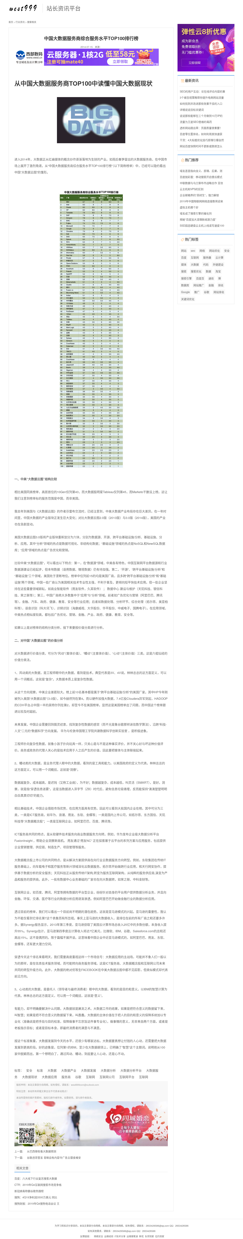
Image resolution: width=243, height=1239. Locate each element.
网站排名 (219, 292)
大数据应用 (49, 1077)
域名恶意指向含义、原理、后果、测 (201, 171)
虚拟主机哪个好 (189, 207)
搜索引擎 (186, 278)
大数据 (52, 1070)
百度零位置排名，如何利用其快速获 (201, 134)
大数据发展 (88, 1070)
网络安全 (98, 1236)
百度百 (200, 278)
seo (193, 250)
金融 (211, 285)
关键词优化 (187, 299)
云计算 (219, 257)
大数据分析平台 (131, 1070)
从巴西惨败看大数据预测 (41, 1151)
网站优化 (214, 250)
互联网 (90, 1077)
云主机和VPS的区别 (192, 189)
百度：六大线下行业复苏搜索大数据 (35, 1178)
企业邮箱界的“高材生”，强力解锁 (199, 195)
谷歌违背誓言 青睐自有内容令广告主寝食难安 (54, 1157)
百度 (183, 257)
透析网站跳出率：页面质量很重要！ (201, 128)
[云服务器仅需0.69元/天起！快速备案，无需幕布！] (206, 47)
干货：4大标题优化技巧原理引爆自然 (202, 140)
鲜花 (141, 1236)
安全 (29, 1070)
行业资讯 (20, 22)
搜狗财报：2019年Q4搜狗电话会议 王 (36, 1203)
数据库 (185, 285)
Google (185, 292)
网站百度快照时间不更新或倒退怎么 (201, 146)
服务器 (207, 257)
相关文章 (22, 1168)
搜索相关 (31, 22)
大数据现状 (29, 1077)
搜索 (183, 271)
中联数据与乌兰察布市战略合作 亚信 (201, 183)
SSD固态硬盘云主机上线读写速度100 (202, 225)
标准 (40, 1070)
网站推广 (198, 285)
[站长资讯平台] (24, 7)
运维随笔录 (132, 1236)
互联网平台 (126, 1077)
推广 (197, 292)
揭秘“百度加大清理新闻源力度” (198, 219)
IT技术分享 (119, 1236)
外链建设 (218, 264)
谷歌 (78, 1077)
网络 (202, 250)
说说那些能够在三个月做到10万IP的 (201, 116)
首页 (11, 22)
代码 (205, 264)
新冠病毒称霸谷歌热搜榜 (29, 1191)
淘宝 (218, 271)
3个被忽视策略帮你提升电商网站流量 (202, 97)
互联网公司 (107, 1077)
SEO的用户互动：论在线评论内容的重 (202, 91)
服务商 (66, 1077)
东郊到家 (149, 1236)
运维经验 (108, 1236)
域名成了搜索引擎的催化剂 (196, 213)
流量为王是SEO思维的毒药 (196, 122)
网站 (183, 250)
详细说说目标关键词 (192, 109)
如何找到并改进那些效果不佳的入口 (201, 103)
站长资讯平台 (64, 8)
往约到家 (159, 1236)
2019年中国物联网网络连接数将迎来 (201, 201)
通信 (211, 278)
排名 (220, 285)
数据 (208, 271)
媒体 (183, 264)
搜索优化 (196, 271)
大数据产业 (68, 1070)
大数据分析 (108, 1070)
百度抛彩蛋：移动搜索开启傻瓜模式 (201, 177)
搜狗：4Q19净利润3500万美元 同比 (35, 1197)
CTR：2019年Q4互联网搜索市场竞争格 (38, 1185)
